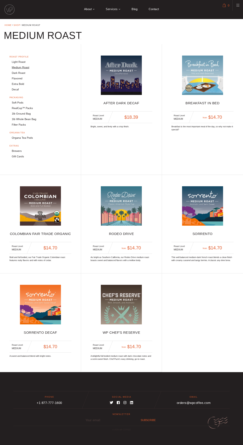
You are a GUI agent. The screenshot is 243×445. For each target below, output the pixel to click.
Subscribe (148, 420)
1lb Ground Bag (21, 113)
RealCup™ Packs (22, 108)
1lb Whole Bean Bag (24, 119)
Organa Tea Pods (22, 137)
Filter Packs (19, 124)
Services (112, 9)
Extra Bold (18, 83)
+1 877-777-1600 (49, 403)
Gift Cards (18, 156)
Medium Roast (20, 67)
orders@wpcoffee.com (194, 403)
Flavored (17, 78)
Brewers (17, 150)
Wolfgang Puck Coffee (9, 9)
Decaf (15, 89)
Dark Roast (18, 72)
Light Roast (18, 61)
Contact (154, 9)
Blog (134, 9)
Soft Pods (17, 102)
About (88, 9)
